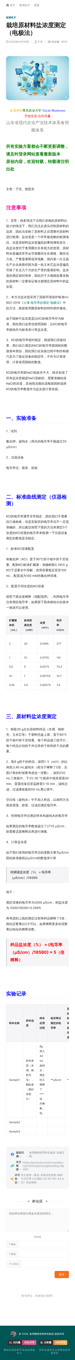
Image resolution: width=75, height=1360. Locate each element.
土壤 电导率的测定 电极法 (41, 302)
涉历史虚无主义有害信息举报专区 (54, 1351)
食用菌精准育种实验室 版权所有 (46, 1333)
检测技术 (24, 5)
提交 (62, 1274)
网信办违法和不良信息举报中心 (19, 1351)
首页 (12, 5)
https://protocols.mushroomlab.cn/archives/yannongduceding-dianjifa (43, 1166)
